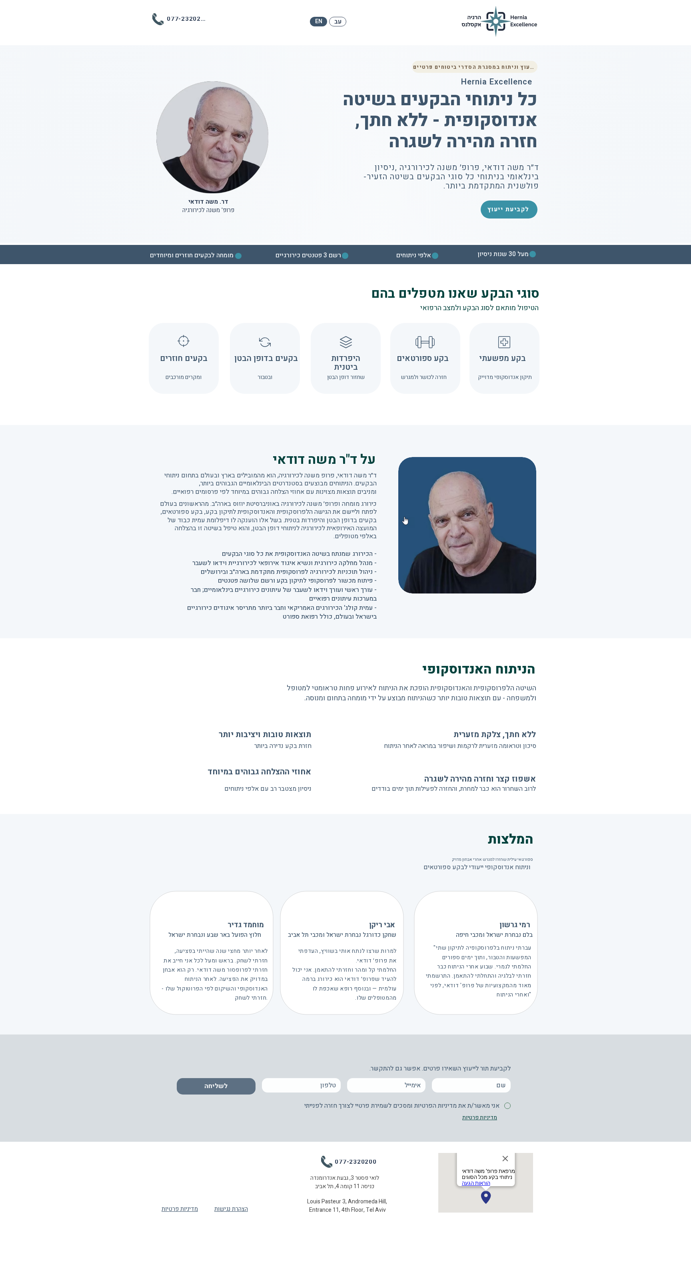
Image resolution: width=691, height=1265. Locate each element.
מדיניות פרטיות (180, 1209)
